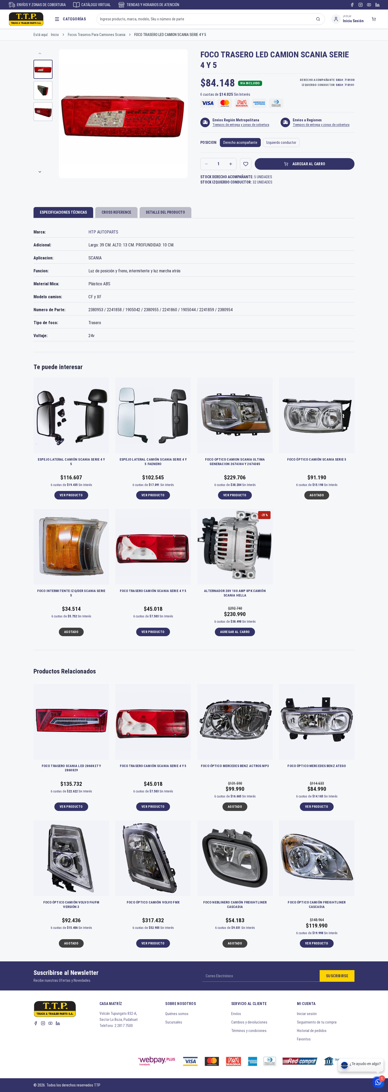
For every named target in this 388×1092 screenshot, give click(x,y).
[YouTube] (369, 5)
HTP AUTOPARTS (103, 232)
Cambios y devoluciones (249, 1022)
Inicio (55, 35)
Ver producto (71, 495)
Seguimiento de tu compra (317, 1022)
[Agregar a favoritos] (246, 164)
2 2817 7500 (124, 1026)
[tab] (63, 212)
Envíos (236, 1014)
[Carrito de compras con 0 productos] (374, 19)
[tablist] (194, 213)
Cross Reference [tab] (116, 212)
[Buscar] (318, 19)
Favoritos (304, 1039)
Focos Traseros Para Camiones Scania (96, 35)
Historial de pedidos (312, 1031)
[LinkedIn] (377, 5)
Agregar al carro (308, 164)
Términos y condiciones (249, 1031)
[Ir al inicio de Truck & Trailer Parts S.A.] (26, 19)
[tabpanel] (194, 284)
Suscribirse (337, 976)
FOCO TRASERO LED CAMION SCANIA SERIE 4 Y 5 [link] (170, 35)
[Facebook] (352, 5)
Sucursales (173, 1022)
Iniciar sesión (307, 1014)
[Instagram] (360, 5)
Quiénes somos (176, 1014)
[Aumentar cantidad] (230, 164)
